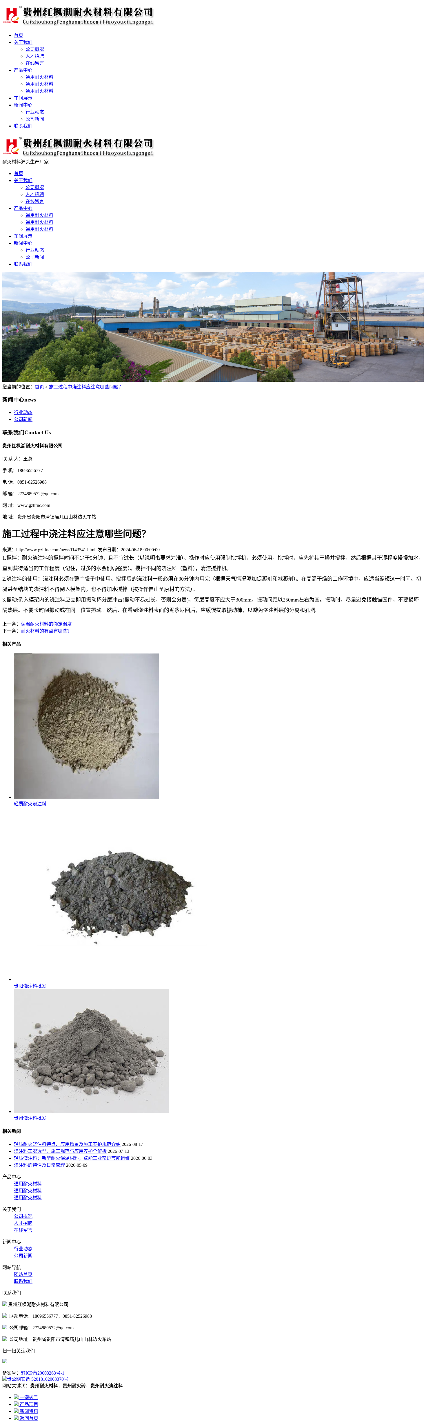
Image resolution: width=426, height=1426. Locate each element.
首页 (18, 35)
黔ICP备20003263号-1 (42, 1373)
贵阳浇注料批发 (30, 986)
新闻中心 (23, 104)
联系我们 (23, 125)
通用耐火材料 (39, 77)
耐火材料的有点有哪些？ (46, 631)
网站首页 (23, 1274)
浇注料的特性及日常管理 (39, 1165)
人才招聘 (35, 56)
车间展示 (23, 98)
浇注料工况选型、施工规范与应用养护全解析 (60, 1151)
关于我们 (23, 42)
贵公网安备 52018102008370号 (37, 1379)
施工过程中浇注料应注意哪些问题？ (86, 386)
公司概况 (35, 49)
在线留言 (35, 63)
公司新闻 (35, 118)
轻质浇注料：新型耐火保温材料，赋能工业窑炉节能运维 (72, 1158)
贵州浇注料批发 (30, 1118)
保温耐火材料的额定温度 (46, 624)
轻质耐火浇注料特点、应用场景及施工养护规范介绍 (67, 1144)
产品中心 (23, 70)
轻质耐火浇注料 (30, 803)
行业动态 (35, 111)
